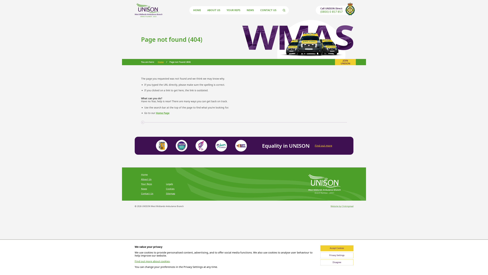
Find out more (323, 145)
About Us (213, 10)
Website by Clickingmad (342, 206)
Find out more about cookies (152, 261)
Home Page (162, 113)
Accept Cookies (337, 248)
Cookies (170, 188)
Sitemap (170, 193)
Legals (169, 183)
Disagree (337, 262)
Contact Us (268, 10)
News (250, 10)
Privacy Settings (337, 255)
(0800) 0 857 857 (331, 11)
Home (197, 10)
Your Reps (233, 10)
